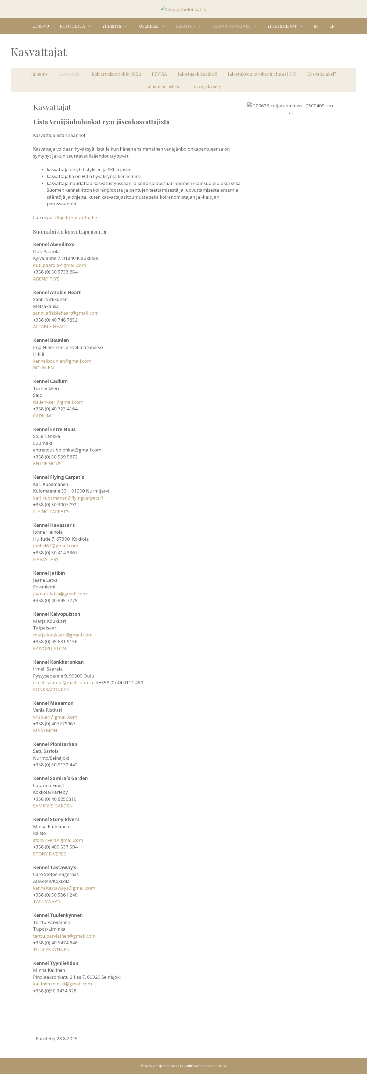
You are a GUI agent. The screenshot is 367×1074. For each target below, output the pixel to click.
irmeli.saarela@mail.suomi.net (66, 682)
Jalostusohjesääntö (197, 74)
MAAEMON (45, 730)
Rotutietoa (72, 26)
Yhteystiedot (282, 26)
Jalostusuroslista (163, 86)
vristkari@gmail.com (55, 717)
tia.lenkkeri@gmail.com (58, 402)
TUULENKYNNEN (51, 949)
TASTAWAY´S (47, 901)
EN (332, 26)
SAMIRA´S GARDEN (53, 806)
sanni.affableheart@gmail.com (66, 313)
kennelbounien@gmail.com (62, 361)
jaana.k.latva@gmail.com (60, 594)
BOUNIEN (43, 368)
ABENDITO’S (46, 279)
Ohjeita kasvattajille (76, 217)
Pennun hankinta (231, 26)
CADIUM (42, 416)
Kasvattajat (69, 74)
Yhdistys (111, 26)
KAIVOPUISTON (49, 648)
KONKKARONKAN (51, 689)
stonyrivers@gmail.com (58, 840)
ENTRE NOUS (47, 463)
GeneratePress (214, 1066)
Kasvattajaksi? (321, 74)
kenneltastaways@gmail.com (64, 888)
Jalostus (185, 26)
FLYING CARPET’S (51, 511)
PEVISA (159, 74)
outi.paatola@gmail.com (59, 265)
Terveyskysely (206, 86)
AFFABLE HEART (50, 326)
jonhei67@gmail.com (55, 546)
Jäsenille (149, 26)
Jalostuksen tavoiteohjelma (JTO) (262, 74)
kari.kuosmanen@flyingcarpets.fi (68, 498)
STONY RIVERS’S (50, 854)
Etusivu (41, 26)
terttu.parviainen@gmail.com (64, 936)
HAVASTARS (46, 559)
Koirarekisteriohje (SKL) (116, 74)
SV (316, 26)
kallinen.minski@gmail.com (62, 984)
